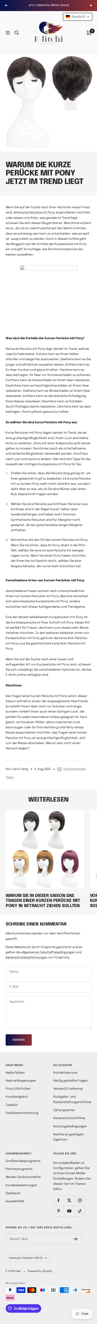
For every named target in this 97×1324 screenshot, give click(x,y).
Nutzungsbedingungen (70, 1126)
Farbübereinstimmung (22, 1113)
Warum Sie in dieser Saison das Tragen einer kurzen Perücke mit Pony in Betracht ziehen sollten (43, 901)
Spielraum (13, 1193)
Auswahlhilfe (15, 1201)
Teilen (10, 777)
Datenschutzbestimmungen (26, 957)
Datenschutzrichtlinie (69, 1118)
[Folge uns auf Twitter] (69, 1200)
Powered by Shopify (40, 1271)
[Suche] (17, 33)
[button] (77, 16)
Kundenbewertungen (21, 1185)
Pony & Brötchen (18, 1088)
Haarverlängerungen (21, 1080)
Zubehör (12, 1105)
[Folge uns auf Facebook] (58, 1200)
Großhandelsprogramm (23, 1161)
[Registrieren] (75, 1239)
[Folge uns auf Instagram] (79, 1200)
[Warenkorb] (88, 32)
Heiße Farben (15, 1072)
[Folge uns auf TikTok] (79, 1211)
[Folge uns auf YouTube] (69, 1211)
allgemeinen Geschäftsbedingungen (48, 952)
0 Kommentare (74, 769)
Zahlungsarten (64, 1110)
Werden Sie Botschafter (23, 1177)
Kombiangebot (17, 1096)
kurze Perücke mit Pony (37, 212)
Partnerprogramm (19, 1169)
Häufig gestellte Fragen (70, 1080)
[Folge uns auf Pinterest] (58, 1211)
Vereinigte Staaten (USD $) (26, 1258)
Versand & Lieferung (68, 1088)
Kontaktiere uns (65, 1072)
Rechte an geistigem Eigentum (68, 1137)
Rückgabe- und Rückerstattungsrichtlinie (72, 1099)
